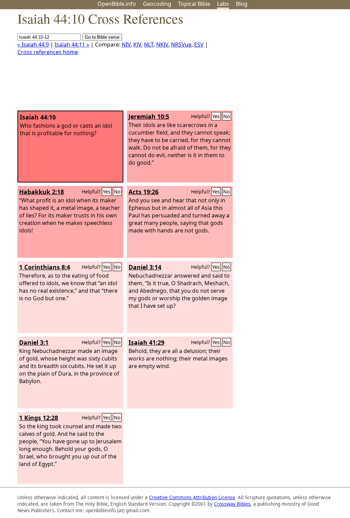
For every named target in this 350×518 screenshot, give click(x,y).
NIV (126, 44)
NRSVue (181, 44)
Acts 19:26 (144, 192)
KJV (137, 44)
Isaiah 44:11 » (72, 44)
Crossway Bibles (232, 504)
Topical (194, 4)
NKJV (162, 44)
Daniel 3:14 (145, 267)
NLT (148, 44)
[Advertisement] (281, 63)
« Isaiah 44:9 (33, 44)
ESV (199, 44)
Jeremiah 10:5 (149, 116)
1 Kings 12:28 (38, 418)
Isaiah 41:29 (146, 342)
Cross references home (47, 52)
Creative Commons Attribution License (192, 497)
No (226, 116)
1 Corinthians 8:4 (44, 267)
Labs (223, 4)
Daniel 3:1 (34, 342)
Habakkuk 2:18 (41, 192)
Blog (241, 4)
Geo (157, 4)
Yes (216, 116)
